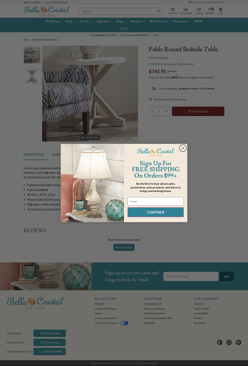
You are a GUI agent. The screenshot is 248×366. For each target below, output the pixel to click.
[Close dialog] (183, 148)
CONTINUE (155, 212)
